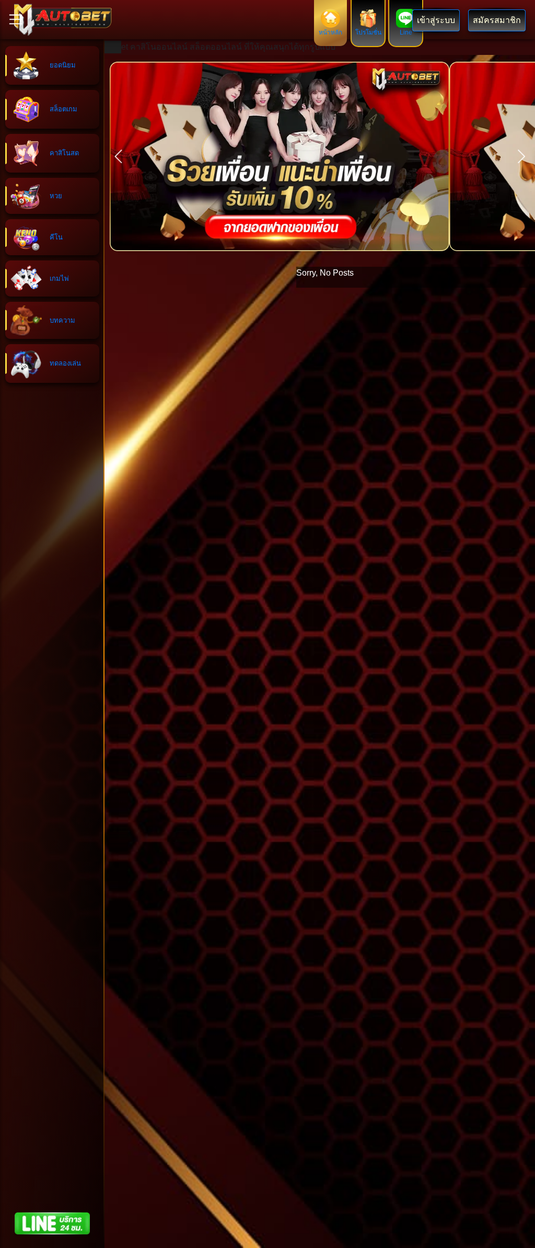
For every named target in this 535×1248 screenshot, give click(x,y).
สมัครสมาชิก (497, 20)
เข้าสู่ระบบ (436, 20)
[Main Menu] (15, 19)
